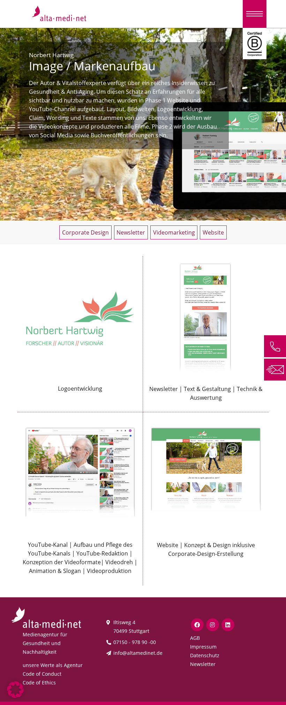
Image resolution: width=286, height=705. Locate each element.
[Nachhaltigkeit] (254, 43)
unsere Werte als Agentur (53, 665)
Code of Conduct (42, 673)
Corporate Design (85, 232)
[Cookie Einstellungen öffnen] (15, 689)
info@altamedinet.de (138, 653)
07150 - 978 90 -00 (134, 642)
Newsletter (130, 232)
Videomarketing (174, 232)
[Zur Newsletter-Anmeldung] (275, 369)
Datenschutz (204, 655)
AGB (195, 638)
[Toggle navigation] (254, 14)
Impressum (203, 646)
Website (213, 232)
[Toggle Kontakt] (275, 346)
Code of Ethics (39, 682)
